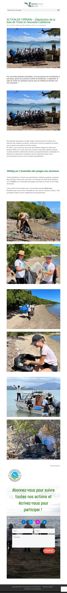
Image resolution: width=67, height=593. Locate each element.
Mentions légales (48, 586)
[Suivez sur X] (30, 522)
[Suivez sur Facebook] (23, 522)
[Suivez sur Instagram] (37, 522)
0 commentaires (41, 25)
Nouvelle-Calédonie (25, 25)
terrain (33, 25)
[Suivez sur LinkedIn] (44, 522)
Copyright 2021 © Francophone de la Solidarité (26, 586)
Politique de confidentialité (32, 589)
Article (17, 25)
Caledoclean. (48, 188)
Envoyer (49, 551)
